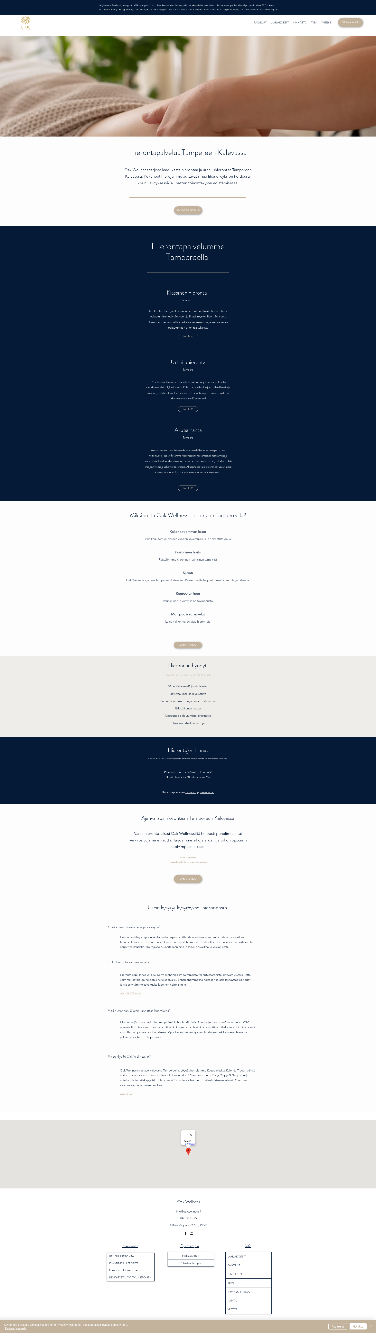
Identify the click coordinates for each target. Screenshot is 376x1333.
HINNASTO (235, 1274)
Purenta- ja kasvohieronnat (125, 1270)
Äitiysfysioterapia (191, 1263)
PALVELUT (234, 1265)
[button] (188, 488)
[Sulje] (371, 1326)
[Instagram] (191, 1233)
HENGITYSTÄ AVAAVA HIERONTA (130, 1277)
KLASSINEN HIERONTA (123, 1263)
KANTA (232, 1300)
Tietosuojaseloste (15, 1328)
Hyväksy (358, 1326)
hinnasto (190, 792)
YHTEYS (232, 1309)
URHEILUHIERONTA (121, 1256)
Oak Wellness (188, 1202)
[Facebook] (186, 1233)
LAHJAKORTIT (237, 1256)
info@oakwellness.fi (188, 1211)
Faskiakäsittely (190, 1255)
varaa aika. (207, 792)
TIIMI (231, 1283)
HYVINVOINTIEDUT (240, 1291)
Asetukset (338, 1326)
